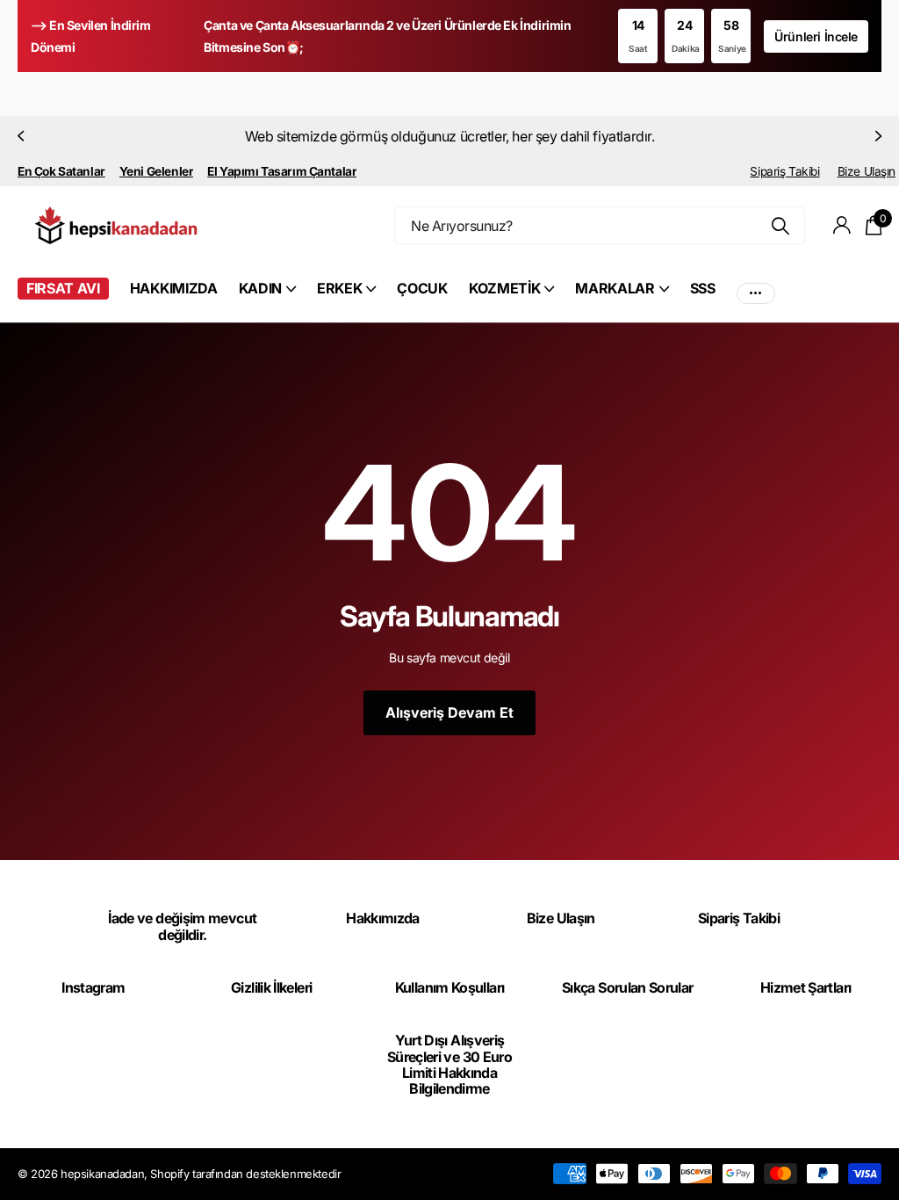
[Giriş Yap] (842, 225)
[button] (19, 136)
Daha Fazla (756, 288)
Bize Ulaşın (866, 171)
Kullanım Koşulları (449, 987)
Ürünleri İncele (816, 36)
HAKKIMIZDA (174, 288)
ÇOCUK (422, 288)
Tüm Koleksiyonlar (267, 298)
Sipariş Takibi (784, 171)
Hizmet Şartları (805, 987)
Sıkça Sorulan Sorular (628, 987)
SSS (703, 288)
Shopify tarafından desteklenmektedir (245, 1174)
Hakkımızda (383, 918)
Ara (781, 225)
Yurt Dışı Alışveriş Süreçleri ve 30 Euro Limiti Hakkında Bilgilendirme (449, 1064)
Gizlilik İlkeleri (271, 987)
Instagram (93, 987)
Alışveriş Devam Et (449, 712)
